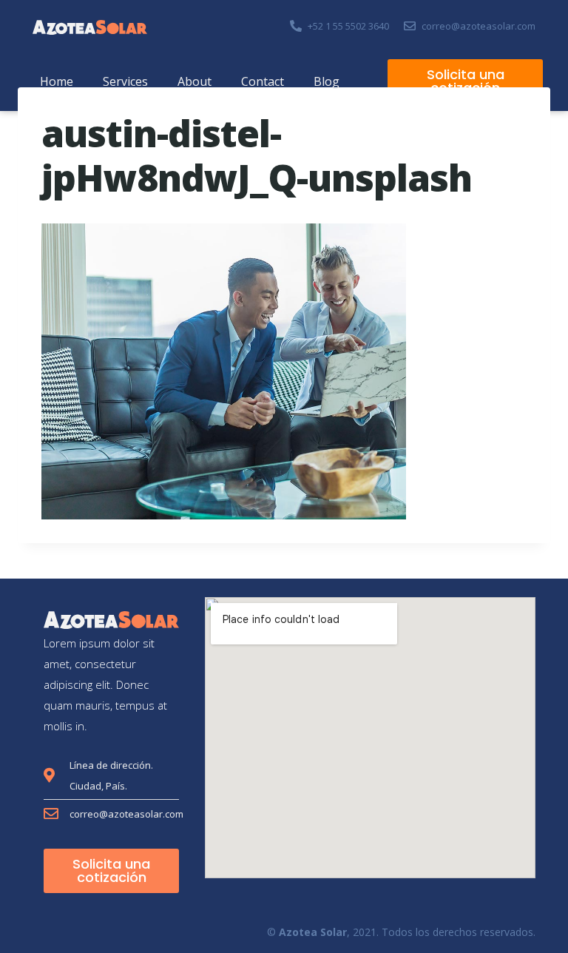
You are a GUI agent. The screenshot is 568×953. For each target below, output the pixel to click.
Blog (326, 81)
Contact (262, 81)
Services (125, 81)
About (195, 81)
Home (56, 81)
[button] (465, 81)
